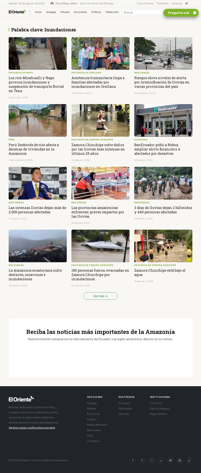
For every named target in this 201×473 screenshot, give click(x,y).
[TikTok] (189, 460)
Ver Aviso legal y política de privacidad (32, 427)
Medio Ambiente (116, 12)
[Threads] (161, 460)
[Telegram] (180, 460)
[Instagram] (151, 460)
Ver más (99, 296)
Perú (90, 435)
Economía (80, 12)
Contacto (156, 403)
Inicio (38, 12)
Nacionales (94, 430)
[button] (186, 3)
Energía (51, 12)
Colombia (93, 441)
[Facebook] (133, 460)
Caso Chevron (145, 3)
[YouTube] (170, 460)
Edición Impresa (160, 408)
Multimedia (125, 408)
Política (96, 12)
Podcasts (163, 3)
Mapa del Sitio (158, 413)
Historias (177, 3)
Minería (65, 12)
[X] (142, 460)
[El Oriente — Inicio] (17, 12)
